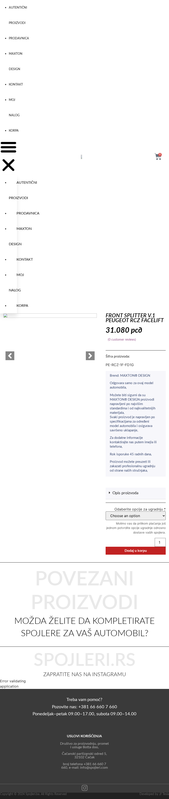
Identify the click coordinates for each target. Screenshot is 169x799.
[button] (8, 156)
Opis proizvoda (125, 493)
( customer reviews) (122, 339)
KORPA (14, 130)
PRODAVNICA (19, 38)
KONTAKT (16, 84)
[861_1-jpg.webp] (50, 341)
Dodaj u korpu (136, 550)
